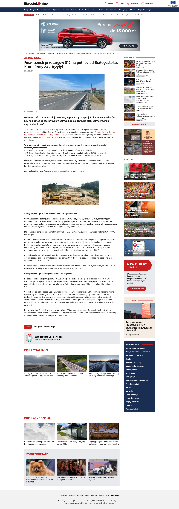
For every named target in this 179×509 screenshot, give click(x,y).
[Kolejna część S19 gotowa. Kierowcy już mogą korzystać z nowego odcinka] (104, 363)
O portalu (63, 496)
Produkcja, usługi (132, 384)
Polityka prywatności (65, 501)
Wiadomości (46, 10)
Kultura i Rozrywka (141, 76)
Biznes (94, 10)
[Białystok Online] (36, 3)
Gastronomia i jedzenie (134, 355)
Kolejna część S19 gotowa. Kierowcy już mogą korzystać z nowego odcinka (104, 375)
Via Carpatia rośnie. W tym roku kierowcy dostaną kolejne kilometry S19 (70, 375)
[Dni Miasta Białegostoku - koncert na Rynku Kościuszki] (71, 467)
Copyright (90, 501)
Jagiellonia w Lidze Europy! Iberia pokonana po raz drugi (145, 63)
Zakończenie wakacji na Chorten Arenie (69, 15)
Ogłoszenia (134, 3)
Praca (87, 10)
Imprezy (110, 3)
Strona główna (29, 53)
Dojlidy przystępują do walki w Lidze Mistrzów (144, 81)
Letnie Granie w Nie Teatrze (107, 15)
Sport (81, 10)
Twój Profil (115, 496)
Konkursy (39, 15)
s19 (35, 327)
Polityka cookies (80, 501)
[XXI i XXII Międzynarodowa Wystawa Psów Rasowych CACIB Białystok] (40, 467)
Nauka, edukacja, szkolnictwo (137, 380)
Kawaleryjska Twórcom (90, 15)
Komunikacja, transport (135, 366)
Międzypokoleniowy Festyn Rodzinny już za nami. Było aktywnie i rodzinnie (145, 72)
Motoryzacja (123, 10)
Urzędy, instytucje (132, 402)
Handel (128, 359)
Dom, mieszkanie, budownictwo (138, 352)
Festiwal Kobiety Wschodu (125, 15)
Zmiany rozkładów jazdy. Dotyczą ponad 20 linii (71, 443)
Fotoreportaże (37, 454)
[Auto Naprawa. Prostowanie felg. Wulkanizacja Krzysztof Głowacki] (139, 311)
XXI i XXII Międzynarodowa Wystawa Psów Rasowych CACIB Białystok (39, 479)
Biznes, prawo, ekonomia (135, 348)
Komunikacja (149, 3)
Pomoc (101, 496)
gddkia (40, 327)
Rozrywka (129, 391)
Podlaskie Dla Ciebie (49, 15)
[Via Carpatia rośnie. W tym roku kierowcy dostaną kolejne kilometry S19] (72, 363)
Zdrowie (133, 10)
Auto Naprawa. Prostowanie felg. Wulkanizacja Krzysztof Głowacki (139, 326)
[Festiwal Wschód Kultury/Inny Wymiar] (102, 467)
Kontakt (94, 496)
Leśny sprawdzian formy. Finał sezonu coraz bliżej (144, 107)
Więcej (150, 10)
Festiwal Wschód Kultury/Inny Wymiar (101, 478)
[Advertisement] (71, 396)
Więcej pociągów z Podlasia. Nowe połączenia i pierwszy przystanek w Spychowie (104, 443)
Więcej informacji (132, 335)
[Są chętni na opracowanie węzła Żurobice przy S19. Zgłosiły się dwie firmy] (39, 363)
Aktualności (52, 53)
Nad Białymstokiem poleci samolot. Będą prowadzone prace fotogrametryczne (39, 443)
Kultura (73, 10)
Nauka (101, 10)
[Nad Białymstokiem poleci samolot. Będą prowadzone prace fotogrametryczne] (39, 431)
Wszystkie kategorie (133, 409)
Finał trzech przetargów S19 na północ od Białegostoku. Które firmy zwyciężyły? (86, 53)
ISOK (107, 496)
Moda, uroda (130, 373)
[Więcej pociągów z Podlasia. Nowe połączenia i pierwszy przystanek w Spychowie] (104, 431)
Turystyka (141, 10)
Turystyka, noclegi (133, 398)
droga (53, 327)
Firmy (121, 3)
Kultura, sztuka (131, 370)
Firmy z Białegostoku (31, 10)
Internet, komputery (133, 363)
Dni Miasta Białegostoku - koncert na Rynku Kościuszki (71, 478)
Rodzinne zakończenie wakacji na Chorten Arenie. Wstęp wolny (145, 89)
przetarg (47, 327)
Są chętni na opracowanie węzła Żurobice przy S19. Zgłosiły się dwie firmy (39, 375)
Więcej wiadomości (138, 124)
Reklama (129, 387)
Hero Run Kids (139, 15)
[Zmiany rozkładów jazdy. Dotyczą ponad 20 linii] (72, 431)
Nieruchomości (111, 10)
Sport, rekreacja (132, 395)
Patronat (80, 496)
